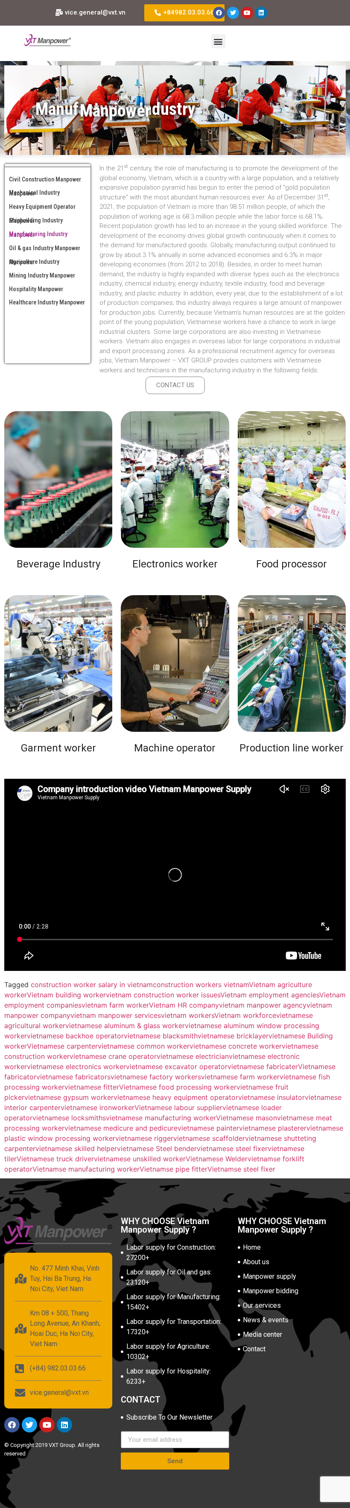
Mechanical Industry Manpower (34, 192)
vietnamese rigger (144, 1138)
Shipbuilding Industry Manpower (36, 220)
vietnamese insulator (271, 1097)
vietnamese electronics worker (76, 1066)
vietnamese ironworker (97, 1107)
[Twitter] (233, 13)
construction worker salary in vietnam (92, 984)
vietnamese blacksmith (161, 1036)
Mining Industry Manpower (42, 275)
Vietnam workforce (245, 1015)
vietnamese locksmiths (69, 1117)
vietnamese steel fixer (232, 1148)
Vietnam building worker (66, 995)
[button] (218, 41)
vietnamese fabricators (73, 1077)
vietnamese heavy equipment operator (176, 1097)
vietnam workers (187, 1015)
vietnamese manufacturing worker (161, 1117)
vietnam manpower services (115, 1015)
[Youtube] (247, 13)
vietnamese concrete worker (236, 1046)
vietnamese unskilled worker (140, 1158)
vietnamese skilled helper (76, 1148)
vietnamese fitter (91, 1087)
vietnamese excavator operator (177, 1066)
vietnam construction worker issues (163, 995)
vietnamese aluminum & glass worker (125, 1025)
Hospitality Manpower (36, 289)
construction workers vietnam (201, 984)
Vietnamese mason (246, 1117)
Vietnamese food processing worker (177, 1087)
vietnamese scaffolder (209, 1138)
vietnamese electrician (193, 1056)
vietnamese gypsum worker (69, 1097)
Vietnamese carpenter (62, 1046)
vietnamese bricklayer (233, 1036)
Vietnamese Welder (217, 1158)
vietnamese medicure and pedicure (121, 1128)
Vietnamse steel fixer (241, 1169)
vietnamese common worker (144, 1046)
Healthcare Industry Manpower (47, 302)
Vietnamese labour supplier (178, 1107)
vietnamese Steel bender (157, 1148)
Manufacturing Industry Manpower (38, 234)
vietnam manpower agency (262, 1005)
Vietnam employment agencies (269, 995)
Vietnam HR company (184, 1005)
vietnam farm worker (115, 1005)
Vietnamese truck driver (55, 1158)
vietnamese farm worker (240, 1077)
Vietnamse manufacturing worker (86, 1169)
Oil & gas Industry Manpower (44, 248)
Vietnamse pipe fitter (173, 1169)
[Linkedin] (261, 13)
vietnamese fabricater (263, 1066)
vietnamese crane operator (113, 1056)
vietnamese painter (208, 1128)
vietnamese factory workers (156, 1077)
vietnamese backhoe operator (75, 1036)
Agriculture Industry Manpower (34, 262)
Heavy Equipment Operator (42, 206)
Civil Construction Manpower (45, 179)
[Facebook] (219, 13)
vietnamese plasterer (272, 1128)
